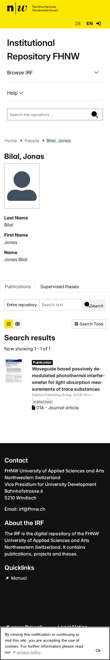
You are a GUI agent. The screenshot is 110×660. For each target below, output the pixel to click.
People (32, 140)
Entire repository (22, 304)
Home (11, 140)
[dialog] (55, 643)
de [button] (78, 23)
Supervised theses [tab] (59, 286)
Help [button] (13, 93)
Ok (98, 650)
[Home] (32, 8)
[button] (98, 23)
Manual (18, 578)
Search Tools (90, 323)
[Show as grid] (17, 323)
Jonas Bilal (15, 259)
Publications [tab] (18, 286)
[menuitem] (55, 73)
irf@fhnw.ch (32, 509)
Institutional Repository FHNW (43, 49)
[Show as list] (8, 323)
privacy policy (28, 652)
